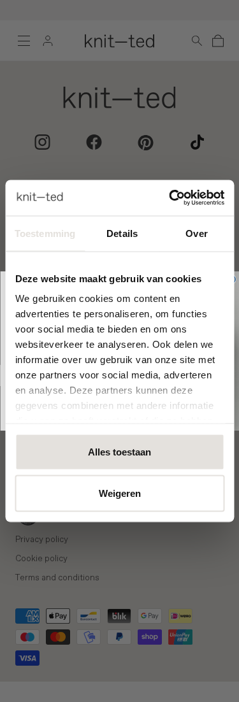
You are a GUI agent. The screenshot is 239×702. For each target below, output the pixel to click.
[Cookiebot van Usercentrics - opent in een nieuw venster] (170, 198)
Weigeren (120, 493)
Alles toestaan (119, 451)
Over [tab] (196, 232)
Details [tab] (122, 232)
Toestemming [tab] (45, 232)
